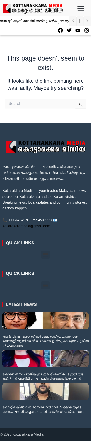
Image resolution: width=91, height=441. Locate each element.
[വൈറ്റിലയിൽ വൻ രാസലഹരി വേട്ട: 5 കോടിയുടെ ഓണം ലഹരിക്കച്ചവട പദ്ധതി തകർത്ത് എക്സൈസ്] (45, 391)
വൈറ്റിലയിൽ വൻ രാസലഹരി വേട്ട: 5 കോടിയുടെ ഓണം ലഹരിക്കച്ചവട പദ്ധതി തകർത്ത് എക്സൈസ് (43, 409)
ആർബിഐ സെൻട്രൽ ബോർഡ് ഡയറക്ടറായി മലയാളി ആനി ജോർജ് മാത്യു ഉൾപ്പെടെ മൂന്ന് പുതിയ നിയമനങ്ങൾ (45, 340)
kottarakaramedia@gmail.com (26, 226)
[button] (81, 8)
